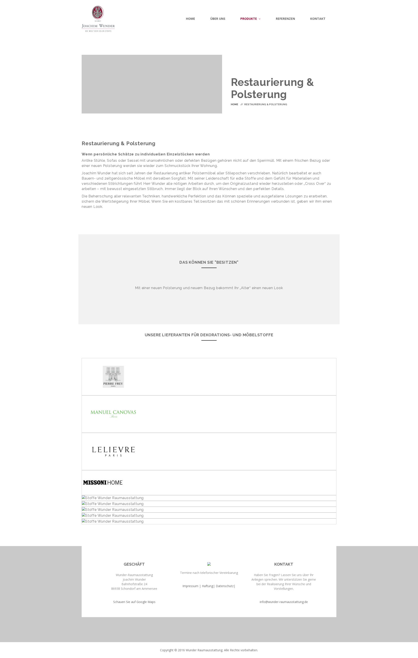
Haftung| (208, 586)
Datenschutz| (225, 586)
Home (234, 104)
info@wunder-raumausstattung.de (284, 602)
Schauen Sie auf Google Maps (134, 602)
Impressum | (191, 586)
